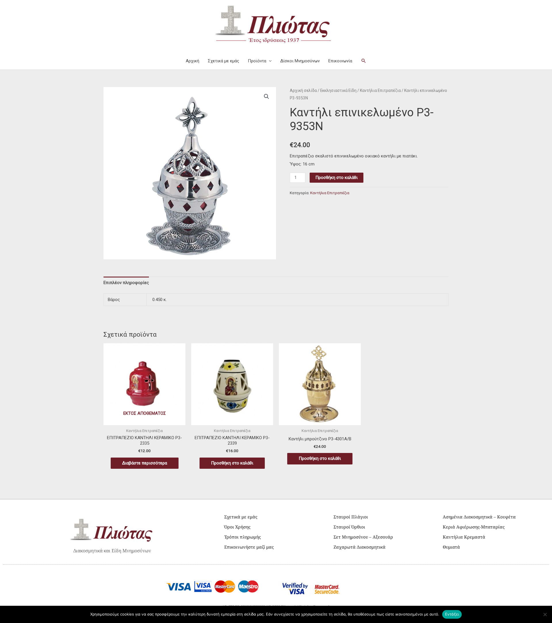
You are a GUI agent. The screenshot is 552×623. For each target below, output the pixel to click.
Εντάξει (452, 614)
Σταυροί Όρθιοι (349, 527)
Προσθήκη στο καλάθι (336, 177)
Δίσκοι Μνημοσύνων (300, 60)
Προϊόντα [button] (257, 60)
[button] (364, 61)
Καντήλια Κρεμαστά (464, 537)
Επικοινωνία (340, 60)
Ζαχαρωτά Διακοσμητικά (360, 547)
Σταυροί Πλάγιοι (351, 517)
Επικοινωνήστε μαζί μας (249, 547)
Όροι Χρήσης (237, 527)
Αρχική (192, 60)
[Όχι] (545, 614)
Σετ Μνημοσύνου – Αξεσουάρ (363, 537)
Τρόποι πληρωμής (242, 537)
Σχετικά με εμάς (223, 60)
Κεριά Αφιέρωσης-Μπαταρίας (474, 527)
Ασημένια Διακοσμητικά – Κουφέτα (479, 517)
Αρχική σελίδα (303, 90)
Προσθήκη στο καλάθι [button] (232, 463)
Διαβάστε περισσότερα (144, 463)
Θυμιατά (451, 547)
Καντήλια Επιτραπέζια (380, 90)
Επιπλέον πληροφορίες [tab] (126, 282)
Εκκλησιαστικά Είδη (338, 90)
